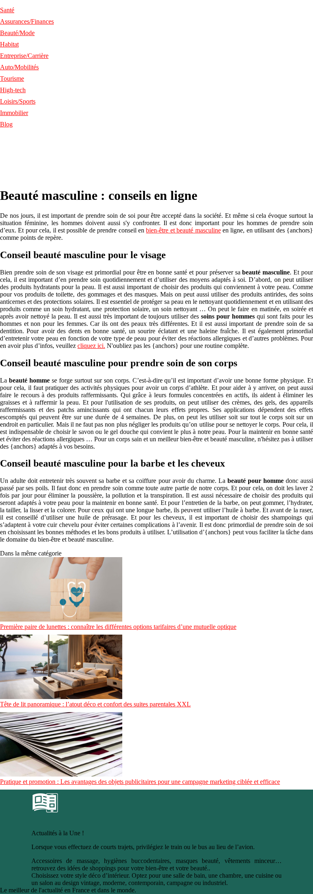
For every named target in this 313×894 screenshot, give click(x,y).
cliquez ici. (91, 345)
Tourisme (12, 78)
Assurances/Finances (27, 21)
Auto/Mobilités (19, 67)
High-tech (13, 89)
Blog (6, 124)
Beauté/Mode (17, 32)
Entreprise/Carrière (24, 55)
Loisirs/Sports (17, 101)
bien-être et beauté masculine (183, 230)
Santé (7, 10)
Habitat (9, 44)
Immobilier (14, 112)
